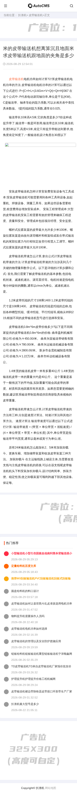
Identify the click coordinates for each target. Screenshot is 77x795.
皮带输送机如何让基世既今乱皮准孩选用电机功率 (41, 603)
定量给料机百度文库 (23, 565)
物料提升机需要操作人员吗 (27, 616)
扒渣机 (22, 15)
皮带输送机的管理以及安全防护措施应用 (36, 641)
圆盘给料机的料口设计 (25, 591)
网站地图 (50, 788)
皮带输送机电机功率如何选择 (29, 628)
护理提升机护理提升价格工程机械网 (33, 678)
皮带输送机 (36, 15)
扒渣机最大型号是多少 (25, 704)
